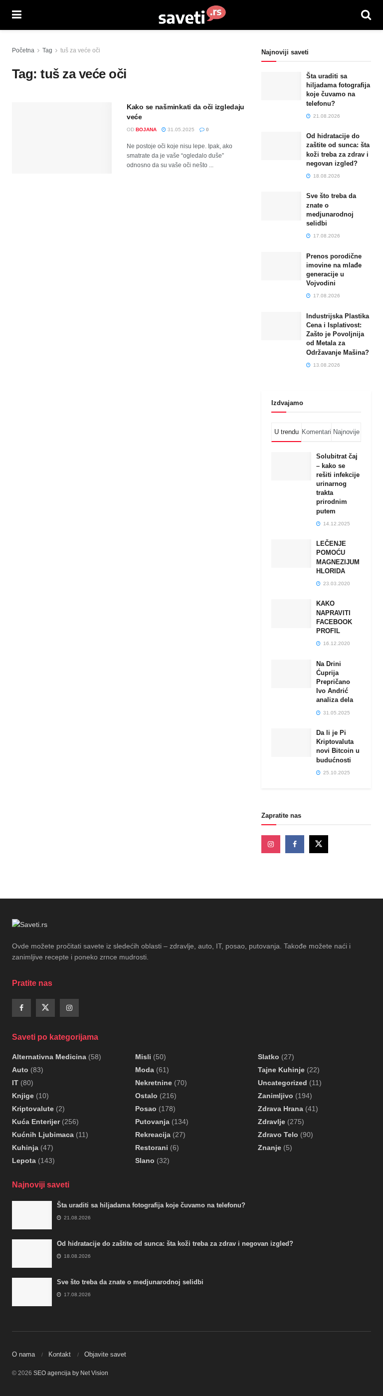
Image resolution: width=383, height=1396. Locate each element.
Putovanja (152, 1122)
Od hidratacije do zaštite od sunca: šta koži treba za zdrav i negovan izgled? (175, 1243)
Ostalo (146, 1096)
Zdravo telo (278, 1135)
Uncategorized (282, 1083)
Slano (145, 1160)
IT (15, 1083)
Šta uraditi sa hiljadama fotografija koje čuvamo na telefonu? (151, 1205)
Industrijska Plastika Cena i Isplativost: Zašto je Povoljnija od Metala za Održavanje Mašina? (337, 334)
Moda (144, 1070)
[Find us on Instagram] (270, 844)
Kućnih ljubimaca (43, 1135)
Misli (143, 1057)
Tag (47, 50)
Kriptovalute (33, 1109)
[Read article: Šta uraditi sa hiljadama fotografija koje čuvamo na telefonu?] (281, 86)
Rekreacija (153, 1135)
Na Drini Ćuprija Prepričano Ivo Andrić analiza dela (334, 682)
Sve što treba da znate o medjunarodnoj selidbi (130, 1282)
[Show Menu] (16, 15)
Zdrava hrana (280, 1109)
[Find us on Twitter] (318, 844)
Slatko (268, 1057)
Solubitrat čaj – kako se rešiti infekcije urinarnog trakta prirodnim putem (338, 483)
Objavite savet (105, 1354)
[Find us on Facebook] (294, 844)
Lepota (24, 1160)
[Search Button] (366, 15)
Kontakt (59, 1354)
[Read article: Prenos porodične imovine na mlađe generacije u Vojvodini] (281, 266)
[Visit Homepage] (191, 14)
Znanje (269, 1148)
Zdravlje (271, 1122)
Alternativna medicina (49, 1057)
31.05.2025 (180, 129)
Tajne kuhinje (281, 1070)
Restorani (151, 1148)
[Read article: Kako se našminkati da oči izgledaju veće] (62, 138)
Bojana (146, 129)
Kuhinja (25, 1148)
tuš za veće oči (80, 50)
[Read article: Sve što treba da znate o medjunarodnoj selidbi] (281, 206)
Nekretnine (153, 1083)
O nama (23, 1354)
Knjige (23, 1096)
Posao (146, 1109)
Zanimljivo (275, 1096)
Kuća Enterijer (36, 1122)
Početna (23, 50)
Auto (20, 1070)
